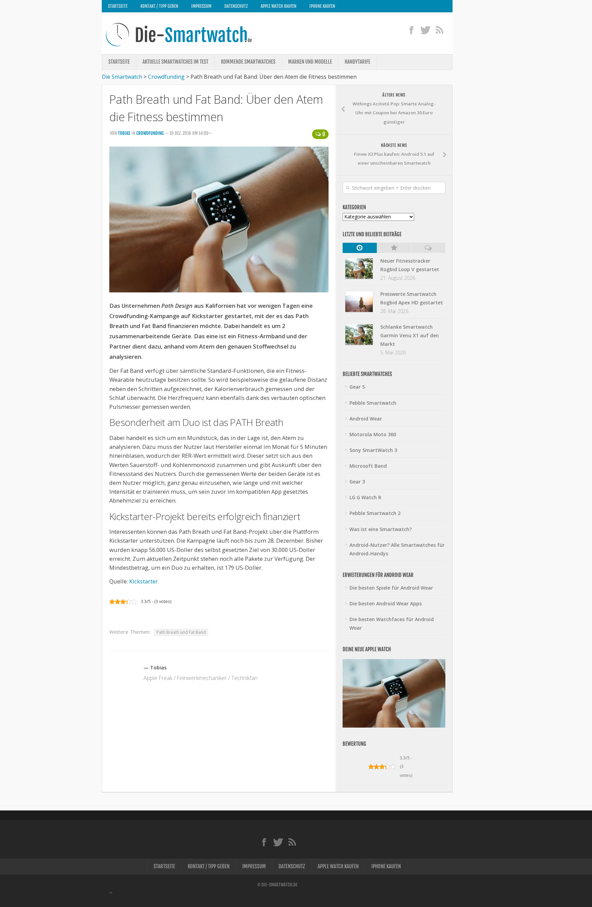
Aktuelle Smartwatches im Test (175, 62)
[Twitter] (425, 29)
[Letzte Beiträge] (360, 248)
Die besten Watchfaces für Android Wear (391, 623)
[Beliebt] (394, 248)
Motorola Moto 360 (372, 434)
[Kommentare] (428, 248)
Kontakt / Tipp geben (159, 6)
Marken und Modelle (310, 62)
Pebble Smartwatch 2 (374, 513)
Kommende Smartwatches (248, 62)
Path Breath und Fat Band (181, 632)
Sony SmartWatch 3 (373, 450)
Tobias (124, 133)
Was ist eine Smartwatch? (380, 529)
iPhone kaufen (322, 6)
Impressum (201, 6)
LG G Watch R (365, 497)
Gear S (357, 386)
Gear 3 (357, 481)
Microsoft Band (368, 466)
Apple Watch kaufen (278, 6)
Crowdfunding (150, 133)
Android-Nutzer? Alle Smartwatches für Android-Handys (397, 549)
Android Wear (365, 418)
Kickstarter (143, 581)
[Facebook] (411, 29)
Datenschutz (236, 6)
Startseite (117, 6)
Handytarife (357, 62)
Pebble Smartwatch (372, 403)
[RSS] (439, 29)
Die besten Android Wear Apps (385, 603)
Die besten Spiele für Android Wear (391, 587)
